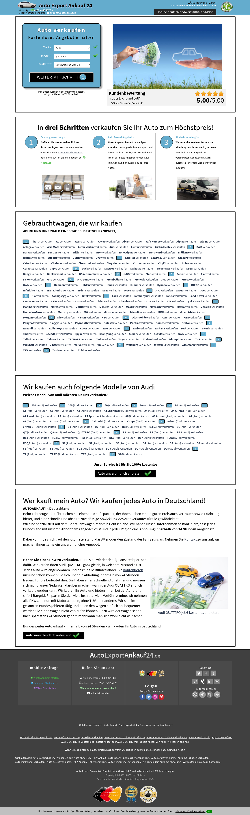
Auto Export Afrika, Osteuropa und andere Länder (146, 725)
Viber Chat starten (46, 688)
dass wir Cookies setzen (191, 811)
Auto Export (110, 725)
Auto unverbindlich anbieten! (120, 473)
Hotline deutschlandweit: (185, 12)
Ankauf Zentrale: (92, 678)
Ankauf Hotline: (89, 683)
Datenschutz (103, 779)
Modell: (46, 56)
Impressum (141, 779)
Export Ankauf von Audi (153, 741)
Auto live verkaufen (92, 737)
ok (209, 811)
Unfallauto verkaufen (90, 725)
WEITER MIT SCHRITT (60, 77)
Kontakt (190, 539)
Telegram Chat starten (46, 683)
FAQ (151, 779)
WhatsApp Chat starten (46, 678)
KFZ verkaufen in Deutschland (36, 737)
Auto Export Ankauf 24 (65, 5)
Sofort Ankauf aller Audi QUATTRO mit (117, 741)
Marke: (47, 47)
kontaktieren (133, 570)
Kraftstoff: (45, 64)
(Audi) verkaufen (44, 405)
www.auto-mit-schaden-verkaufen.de (125, 737)
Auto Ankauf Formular (70, 152)
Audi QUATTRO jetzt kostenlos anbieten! (188, 612)
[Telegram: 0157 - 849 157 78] (32, 683)
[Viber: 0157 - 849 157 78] (34, 688)
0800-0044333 (109, 678)
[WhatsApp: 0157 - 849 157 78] (32, 10)
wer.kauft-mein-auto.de (67, 737)
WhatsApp (46, 162)
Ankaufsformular (99, 693)
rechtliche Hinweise (122, 779)
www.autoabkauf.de (199, 737)
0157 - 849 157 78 (43, 10)
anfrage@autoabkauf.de (63, 12)
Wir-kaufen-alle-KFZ (178, 741)
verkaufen (42, 241)
